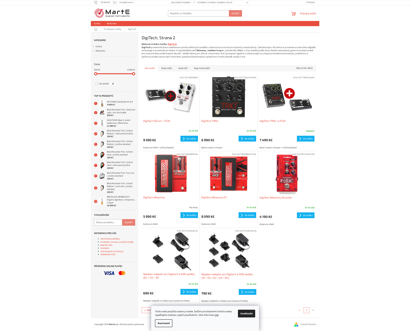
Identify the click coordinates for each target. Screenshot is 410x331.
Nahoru (151, 310)
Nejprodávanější (202, 68)
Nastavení (164, 323)
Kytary (99, 46)
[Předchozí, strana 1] (306, 310)
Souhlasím (246, 313)
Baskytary (100, 50)
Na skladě (106, 83)
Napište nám (106, 245)
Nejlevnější (166, 68)
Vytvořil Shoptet (308, 324)
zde (217, 315)
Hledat (235, 13)
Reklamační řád (108, 254)
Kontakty (105, 248)
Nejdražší (183, 68)
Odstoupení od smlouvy (112, 251)
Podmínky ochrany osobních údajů (214, 2)
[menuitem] (97, 23)
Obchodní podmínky (181, 2)
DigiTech (172, 44)
